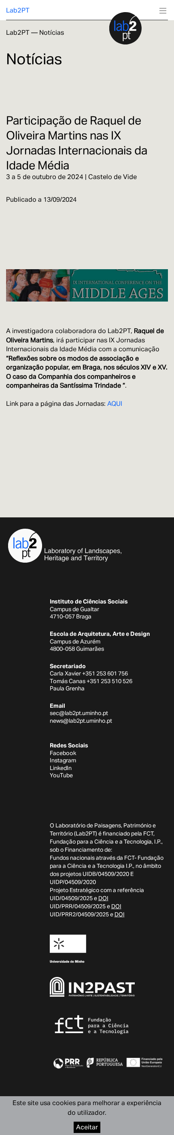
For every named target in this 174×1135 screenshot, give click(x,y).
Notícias (51, 32)
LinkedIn (61, 768)
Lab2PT (18, 10)
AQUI (114, 403)
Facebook (63, 753)
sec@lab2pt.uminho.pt (79, 713)
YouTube (61, 775)
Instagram (63, 760)
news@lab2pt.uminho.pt (81, 720)
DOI (103, 898)
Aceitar (87, 1127)
